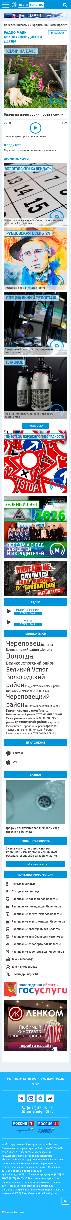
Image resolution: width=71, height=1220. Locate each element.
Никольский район (41, 729)
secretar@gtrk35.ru (40, 1112)
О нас (35, 1084)
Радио (60, 1078)
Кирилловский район (22, 710)
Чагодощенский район (36, 691)
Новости (33, 1078)
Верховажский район (43, 733)
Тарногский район (17, 729)
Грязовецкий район (31, 722)
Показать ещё (36, 425)
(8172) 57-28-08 (40, 1108)
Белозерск (14, 691)
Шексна (45, 649)
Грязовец (52, 726)
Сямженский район (17, 733)
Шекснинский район (22, 650)
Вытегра (47, 645)
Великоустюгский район (30, 663)
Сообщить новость (35, 864)
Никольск (31, 705)
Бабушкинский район (20, 714)
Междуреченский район (20, 718)
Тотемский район (49, 714)
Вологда (19, 656)
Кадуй (29, 686)
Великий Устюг (27, 669)
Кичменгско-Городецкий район (26, 726)
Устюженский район (47, 686)
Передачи (47, 1078)
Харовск (53, 722)
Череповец (23, 643)
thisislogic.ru (50, 1193)
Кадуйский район (49, 705)
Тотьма (43, 710)
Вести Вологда (16, 1078)
